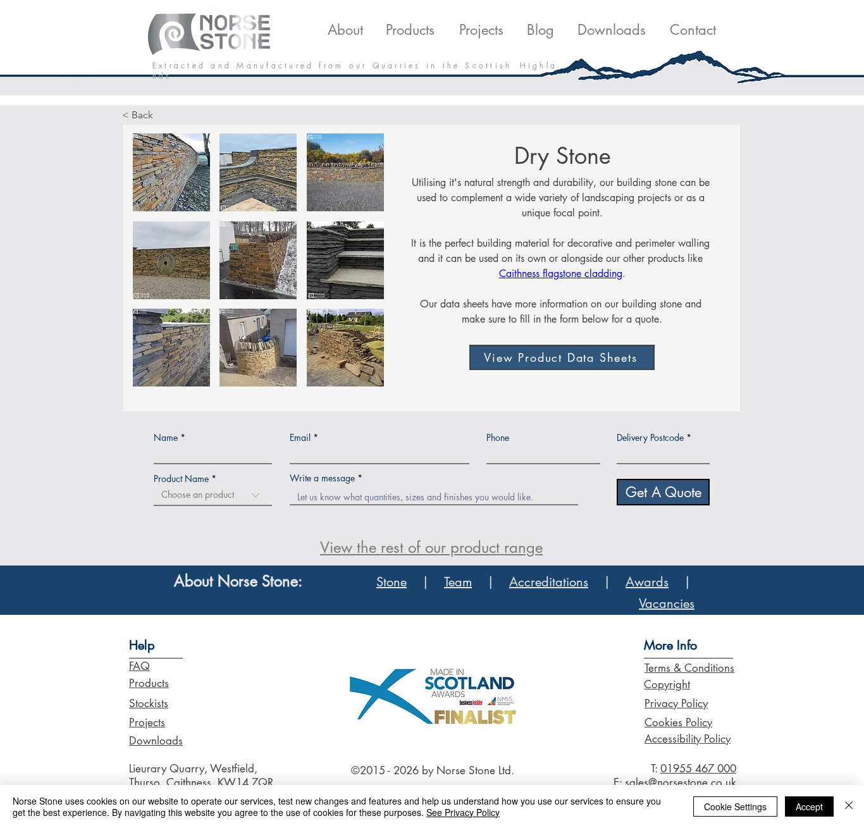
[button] (171, 172)
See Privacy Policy (463, 812)
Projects (147, 722)
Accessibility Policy (688, 739)
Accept (809, 806)
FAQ (139, 666)
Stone (391, 582)
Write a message (322, 478)
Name (166, 437)
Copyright (667, 684)
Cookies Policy (678, 722)
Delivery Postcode (650, 437)
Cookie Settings (735, 806)
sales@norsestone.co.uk (680, 782)
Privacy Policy (676, 703)
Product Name (181, 478)
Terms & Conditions (689, 668)
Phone (497, 437)
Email (300, 437)
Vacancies (666, 603)
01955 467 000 (698, 768)
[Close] (848, 806)
